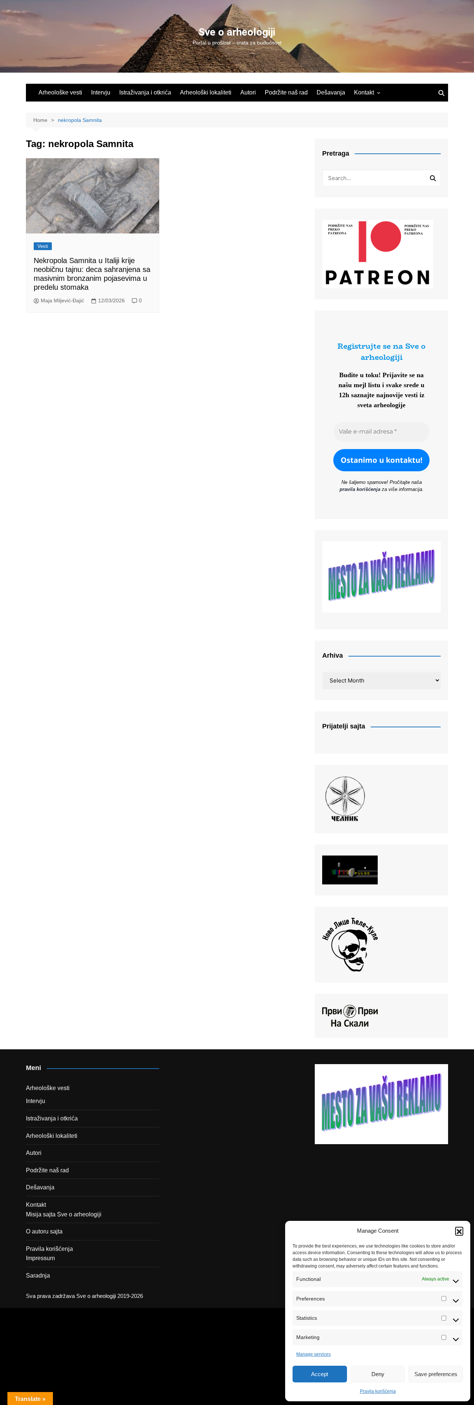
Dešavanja (331, 92)
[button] (459, 1231)
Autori (248, 92)
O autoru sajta (44, 1231)
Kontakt (364, 92)
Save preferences (435, 1374)
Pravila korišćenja (378, 1391)
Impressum (40, 1258)
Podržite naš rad (286, 92)
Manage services (313, 1354)
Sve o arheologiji (237, 32)
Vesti (42, 246)
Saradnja (38, 1275)
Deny (377, 1374)
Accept (319, 1374)
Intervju (100, 92)
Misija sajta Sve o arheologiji (63, 1214)
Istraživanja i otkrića (145, 92)
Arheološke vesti (60, 92)
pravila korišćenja (360, 489)
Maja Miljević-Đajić (62, 300)
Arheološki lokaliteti (205, 92)
